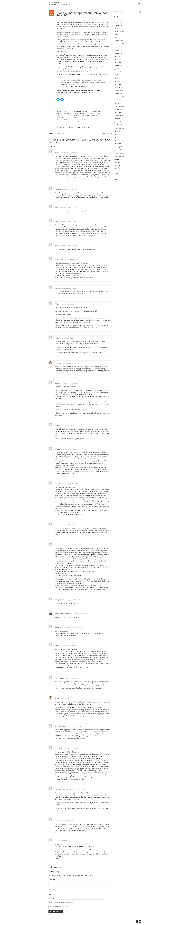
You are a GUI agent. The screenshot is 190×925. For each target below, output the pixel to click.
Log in (116, 179)
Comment (52, 879)
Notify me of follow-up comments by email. (62, 902)
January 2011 (118, 122)
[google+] (140, 921)
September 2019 (119, 31)
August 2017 (118, 53)
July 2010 (117, 131)
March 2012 (118, 112)
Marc (56, 545)
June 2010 (117, 134)
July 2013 (117, 100)
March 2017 (118, 62)
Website (51, 899)
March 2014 (118, 84)
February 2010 (119, 147)
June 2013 (117, 103)
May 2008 (117, 165)
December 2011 (119, 115)
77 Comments (88, 127)
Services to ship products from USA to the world (64, 113)
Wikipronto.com (106, 133)
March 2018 (118, 47)
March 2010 (118, 143)
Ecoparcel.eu (82, 27)
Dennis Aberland (60, 726)
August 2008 (118, 159)
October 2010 (119, 125)
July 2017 (117, 56)
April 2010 (117, 140)
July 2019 (117, 34)
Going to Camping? (97, 111)
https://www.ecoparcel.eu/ (100, 197)
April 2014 (117, 81)
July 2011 (117, 119)
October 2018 (119, 41)
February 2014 (119, 87)
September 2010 (119, 128)
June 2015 (117, 69)
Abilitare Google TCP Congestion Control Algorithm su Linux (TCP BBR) (81, 114)
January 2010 (118, 150)
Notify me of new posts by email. (59, 906)
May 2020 (117, 28)
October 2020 (119, 25)
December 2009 (119, 153)
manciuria (62, 127)
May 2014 (117, 78)
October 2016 (119, 66)
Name (51, 890)
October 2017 (119, 50)
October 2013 (119, 94)
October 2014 (119, 75)
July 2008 (117, 162)
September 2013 (119, 97)
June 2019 (117, 37)
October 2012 (119, 109)
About (138, 4)
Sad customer (60, 678)
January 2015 (118, 72)
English (78, 127)
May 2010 (117, 137)
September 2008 (119, 156)
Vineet (57, 425)
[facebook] (137, 921)
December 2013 (119, 90)
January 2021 (118, 22)
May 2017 (117, 59)
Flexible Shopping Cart (56, 133)
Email (51, 894)
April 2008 (117, 168)
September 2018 (119, 44)
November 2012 (119, 106)
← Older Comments (54, 867)
